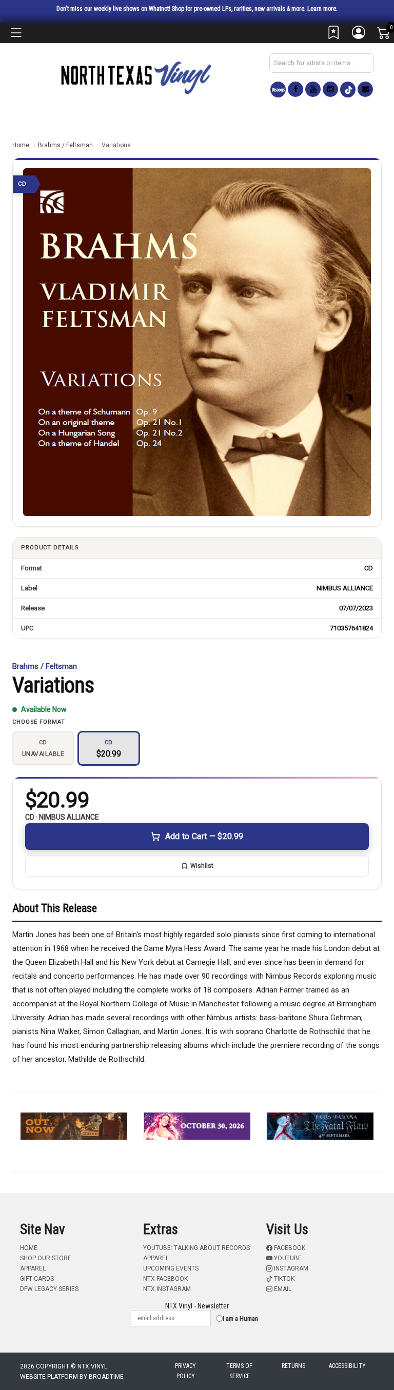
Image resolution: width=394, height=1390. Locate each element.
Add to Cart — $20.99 (204, 836)
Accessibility (347, 1365)
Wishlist (201, 865)
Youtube (287, 1258)
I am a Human (240, 1318)
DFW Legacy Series (49, 1289)
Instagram (290, 1268)
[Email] (365, 89)
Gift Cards (37, 1278)
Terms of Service (239, 1371)
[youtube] (313, 89)
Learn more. (322, 8)
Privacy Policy (185, 1371)
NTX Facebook (165, 1278)
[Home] (135, 77)
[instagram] (330, 89)
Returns (293, 1365)
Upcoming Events (171, 1268)
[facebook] (295, 89)
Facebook (288, 1248)
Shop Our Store (45, 1258)
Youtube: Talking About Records (196, 1248)
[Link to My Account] (359, 35)
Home (20, 145)
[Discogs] (278, 89)
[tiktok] (348, 89)
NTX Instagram (167, 1289)
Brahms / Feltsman (65, 145)
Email (281, 1289)
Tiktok (283, 1278)
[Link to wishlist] (334, 35)
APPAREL (33, 1268)
